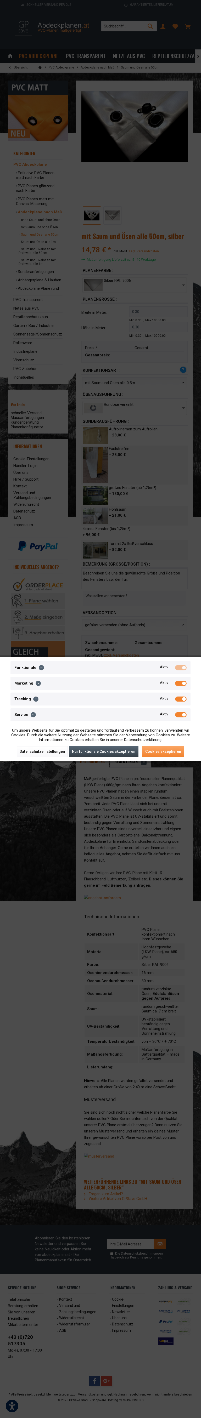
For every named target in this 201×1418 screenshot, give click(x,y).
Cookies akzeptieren (163, 751)
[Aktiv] (181, 667)
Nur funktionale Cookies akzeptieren (103, 751)
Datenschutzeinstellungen (42, 751)
